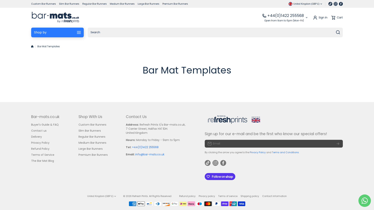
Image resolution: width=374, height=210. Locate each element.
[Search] (338, 32)
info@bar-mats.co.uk (149, 154)
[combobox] (215, 32)
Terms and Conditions (285, 152)
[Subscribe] (338, 144)
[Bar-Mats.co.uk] (55, 18)
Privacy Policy (258, 152)
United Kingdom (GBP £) (100, 196)
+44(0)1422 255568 (285, 15)
